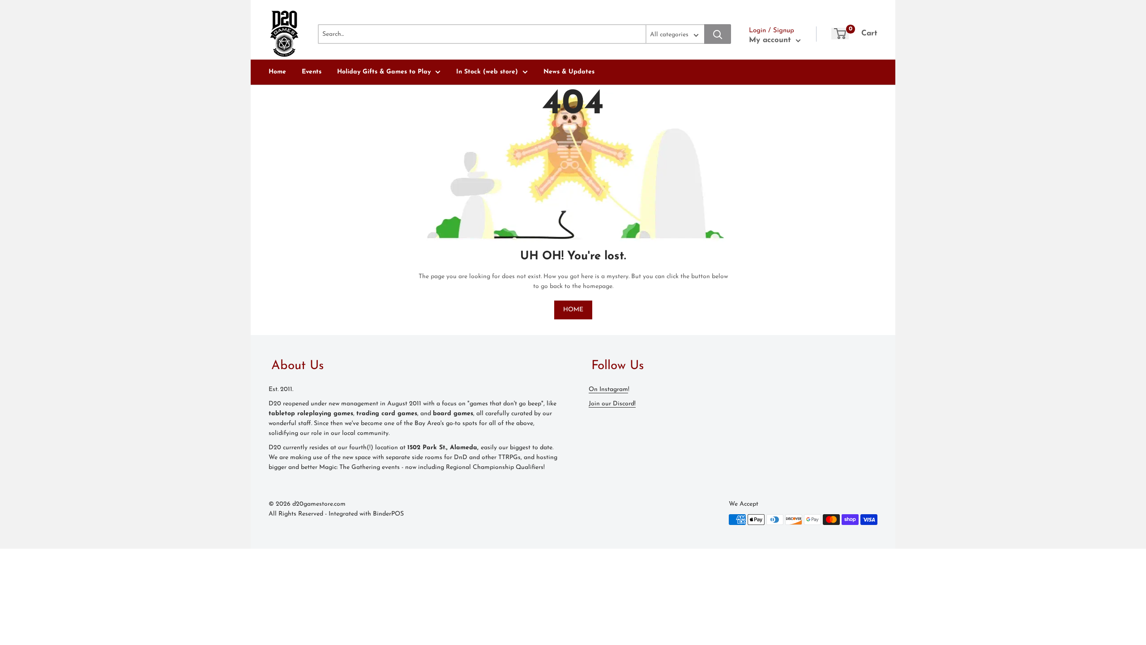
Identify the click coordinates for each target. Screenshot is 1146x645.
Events (311, 72)
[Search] (717, 34)
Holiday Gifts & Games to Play (384, 72)
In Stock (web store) (487, 72)
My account (771, 40)
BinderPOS (388, 514)
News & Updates (568, 72)
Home (277, 72)
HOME (573, 309)
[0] (840, 33)
